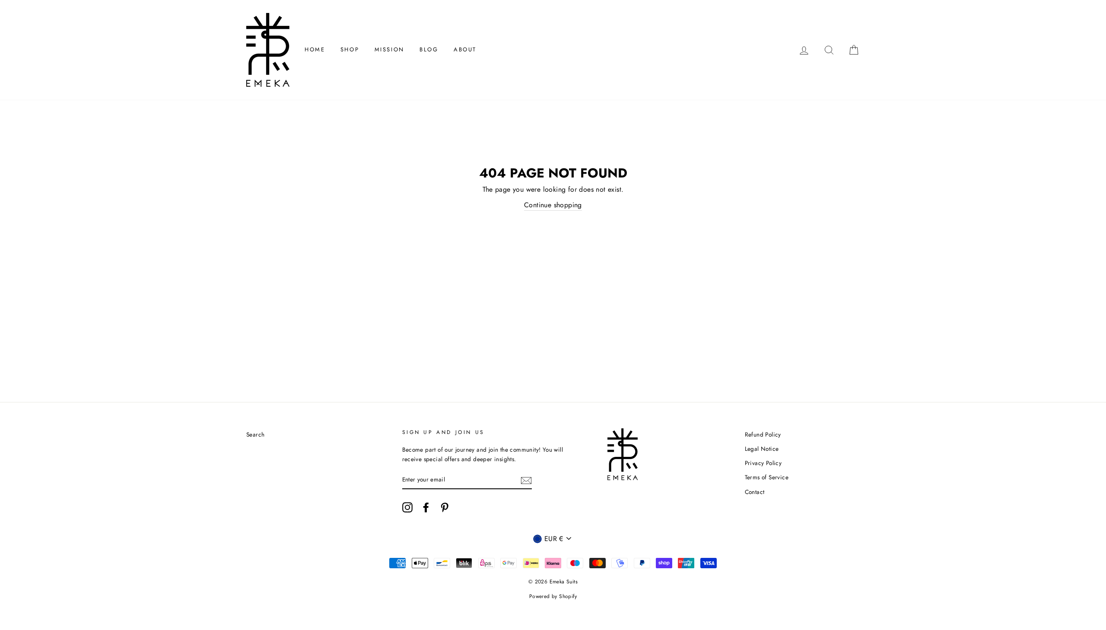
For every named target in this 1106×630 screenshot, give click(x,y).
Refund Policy (763, 434)
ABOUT (465, 49)
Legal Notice (762, 448)
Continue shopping (553, 205)
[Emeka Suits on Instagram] (407, 507)
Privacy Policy (763, 463)
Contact (755, 492)
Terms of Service (766, 477)
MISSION (389, 49)
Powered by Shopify (553, 596)
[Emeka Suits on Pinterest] (444, 507)
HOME (315, 49)
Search (255, 434)
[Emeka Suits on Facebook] (426, 507)
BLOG (429, 49)
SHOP (349, 49)
